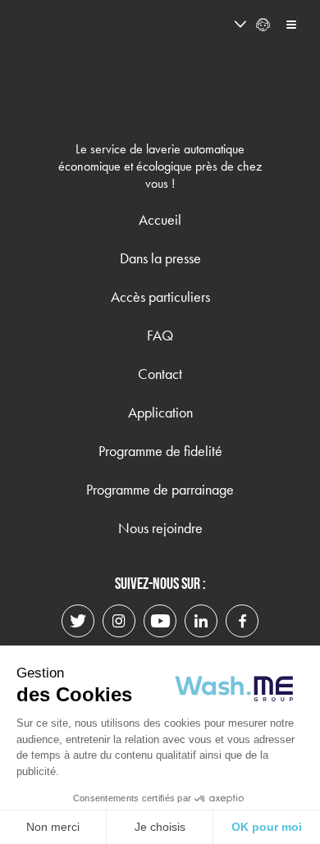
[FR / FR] (210, 24)
